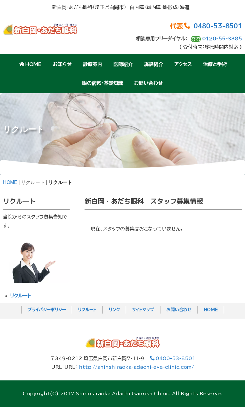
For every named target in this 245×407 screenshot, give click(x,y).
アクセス (183, 64)
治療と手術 (215, 64)
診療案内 (92, 64)
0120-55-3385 (222, 38)
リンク (114, 310)
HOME (33, 64)
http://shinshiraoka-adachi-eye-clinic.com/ (136, 367)
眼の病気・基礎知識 (102, 83)
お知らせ (62, 64)
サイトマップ (143, 310)
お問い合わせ (148, 83)
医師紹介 (123, 64)
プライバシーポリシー (46, 310)
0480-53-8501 (218, 25)
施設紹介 (153, 64)
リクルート (20, 295)
